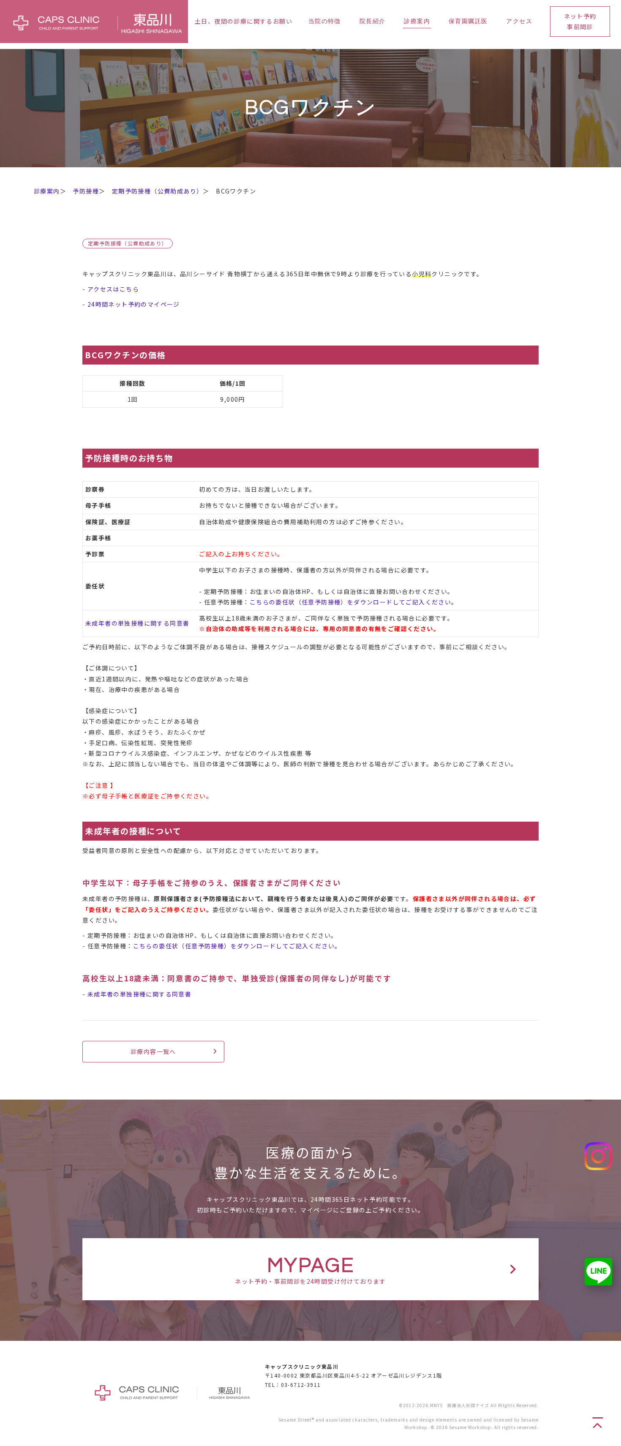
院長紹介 (373, 22)
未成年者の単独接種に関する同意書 (137, 623)
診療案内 (417, 22)
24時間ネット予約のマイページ (133, 304)
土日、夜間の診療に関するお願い (243, 21)
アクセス (519, 22)
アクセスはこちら (113, 289)
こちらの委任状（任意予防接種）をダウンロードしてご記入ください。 (354, 602)
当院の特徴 (324, 22)
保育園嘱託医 (468, 22)
